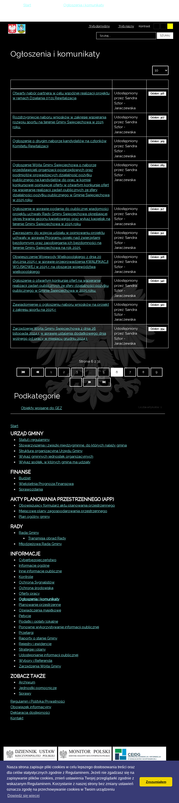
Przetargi (26, 633)
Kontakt (16, 718)
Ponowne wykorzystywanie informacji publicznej (59, 627)
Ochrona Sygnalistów (37, 582)
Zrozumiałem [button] (156, 782)
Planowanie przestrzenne (40, 605)
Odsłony (157, 84)
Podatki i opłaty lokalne (38, 621)
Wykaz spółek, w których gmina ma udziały (54, 462)
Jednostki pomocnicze (38, 688)
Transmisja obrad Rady (47, 538)
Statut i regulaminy (34, 440)
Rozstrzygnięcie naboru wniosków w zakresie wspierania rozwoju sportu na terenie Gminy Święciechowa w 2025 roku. (59, 122)
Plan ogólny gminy (34, 517)
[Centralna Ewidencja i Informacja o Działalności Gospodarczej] (139, 754)
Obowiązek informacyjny (30, 707)
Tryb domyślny (99, 26)
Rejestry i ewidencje (35, 644)
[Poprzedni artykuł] (37, 372)
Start (14, 426)
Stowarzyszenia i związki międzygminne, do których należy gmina (73, 445)
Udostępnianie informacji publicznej (48, 655)
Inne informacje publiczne (40, 571)
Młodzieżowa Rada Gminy (40, 544)
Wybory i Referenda (35, 661)
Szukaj (165, 35)
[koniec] (104, 382)
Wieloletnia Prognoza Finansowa (46, 484)
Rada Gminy (29, 533)
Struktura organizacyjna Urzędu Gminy (51, 451)
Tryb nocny (126, 26)
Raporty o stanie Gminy (38, 638)
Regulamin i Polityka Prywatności (37, 701)
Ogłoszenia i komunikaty (39, 599)
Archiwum (27, 682)
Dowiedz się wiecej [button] (23, 796)
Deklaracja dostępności (30, 712)
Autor (129, 84)
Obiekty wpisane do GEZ (41, 408)
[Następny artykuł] (89, 382)
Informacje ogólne (34, 565)
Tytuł (61, 84)
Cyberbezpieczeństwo (37, 560)
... (90, 372)
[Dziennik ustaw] (30, 754)
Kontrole (26, 577)
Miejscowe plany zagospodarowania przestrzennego (63, 511)
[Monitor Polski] (85, 754)
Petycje (25, 616)
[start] (23, 372)
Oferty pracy (29, 593)
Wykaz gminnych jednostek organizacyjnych (56, 456)
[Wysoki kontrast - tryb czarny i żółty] (163, 26)
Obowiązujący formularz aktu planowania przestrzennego (67, 505)
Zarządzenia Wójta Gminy (40, 666)
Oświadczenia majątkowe (40, 610)
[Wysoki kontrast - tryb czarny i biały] (157, 26)
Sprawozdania (31, 489)
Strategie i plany (32, 649)
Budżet (25, 478)
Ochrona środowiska (36, 588)
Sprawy (25, 693)
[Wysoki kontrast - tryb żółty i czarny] (170, 26)
